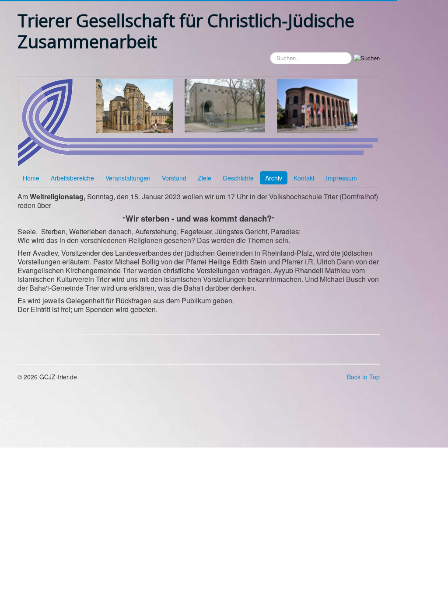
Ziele (204, 178)
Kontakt (304, 178)
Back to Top (363, 376)
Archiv (273, 178)
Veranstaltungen (127, 178)
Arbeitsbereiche (72, 178)
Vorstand (174, 178)
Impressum (341, 178)
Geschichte (238, 178)
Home (31, 178)
